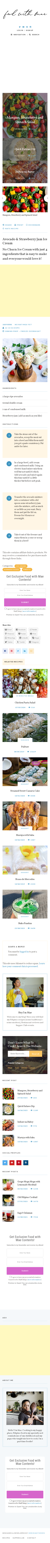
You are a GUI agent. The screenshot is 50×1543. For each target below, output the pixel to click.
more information (29, 611)
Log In (20, 30)
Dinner (24, 1068)
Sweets (27, 569)
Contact (31, 1538)
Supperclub (19, 1538)
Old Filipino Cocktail (27, 1197)
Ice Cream (21, 566)
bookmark (34, 225)
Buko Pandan (25, 923)
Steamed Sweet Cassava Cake (25, 790)
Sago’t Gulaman (24, 1213)
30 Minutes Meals (25, 696)
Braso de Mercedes (25, 879)
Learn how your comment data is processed (24, 965)
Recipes (6, 1538)
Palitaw (25, 746)
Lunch (32, 1068)
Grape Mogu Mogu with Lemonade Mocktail (28, 1183)
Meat (10, 1068)
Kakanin (25, 740)
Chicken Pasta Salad (25, 702)
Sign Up (29, 30)
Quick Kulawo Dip (25, 149)
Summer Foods (11, 569)
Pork (17, 1068)
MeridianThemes (37, 1533)
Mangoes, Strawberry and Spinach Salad (25, 120)
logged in (24, 951)
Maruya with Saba (25, 835)
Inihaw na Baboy (25, 172)
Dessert (25, 784)
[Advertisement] (25, 66)
